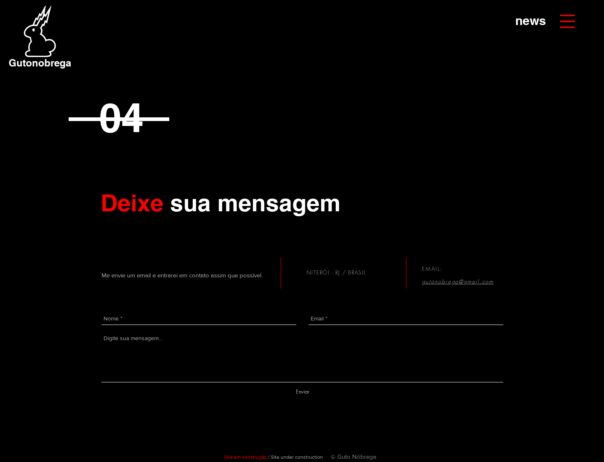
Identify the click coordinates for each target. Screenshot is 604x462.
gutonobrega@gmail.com (457, 281)
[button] (567, 21)
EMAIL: (433, 268)
